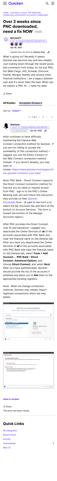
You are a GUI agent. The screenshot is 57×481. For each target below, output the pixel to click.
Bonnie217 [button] (15, 38)
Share (7, 93)
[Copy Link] (48, 52)
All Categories (10, 430)
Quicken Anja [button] (39, 52)
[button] (6, 39)
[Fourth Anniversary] (16, 44)
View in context (11, 399)
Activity (6, 439)
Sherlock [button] (15, 124)
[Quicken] (16, 3)
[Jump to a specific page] (51, 117)
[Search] (47, 3)
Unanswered (28, 443)
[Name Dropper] (12, 44)
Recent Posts (9, 434)
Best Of (6, 447)
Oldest (15, 110)
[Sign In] (52, 3)
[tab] (9, 102)
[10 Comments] (20, 44)
